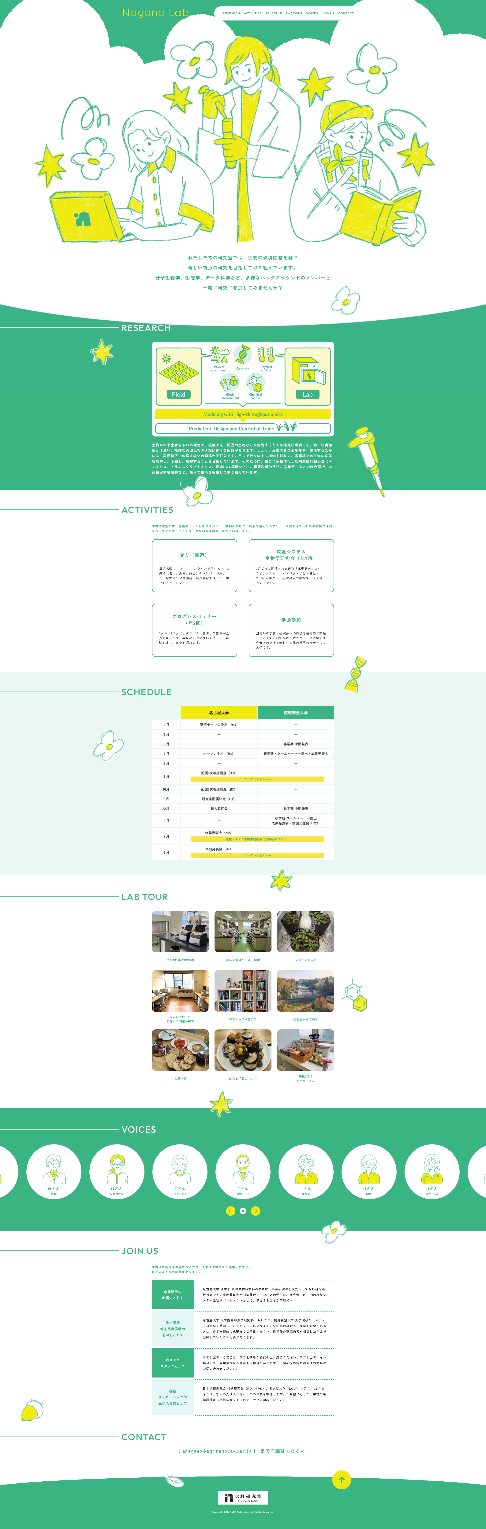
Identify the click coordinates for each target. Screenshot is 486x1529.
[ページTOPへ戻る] (341, 1479)
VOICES (312, 13)
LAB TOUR (294, 13)
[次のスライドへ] (255, 1211)
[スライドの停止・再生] (243, 1211)
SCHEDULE (273, 13)
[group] (53, 1171)
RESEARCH (231, 13)
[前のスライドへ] (230, 1211)
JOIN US (328, 13)
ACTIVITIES (253, 13)
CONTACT (346, 13)
